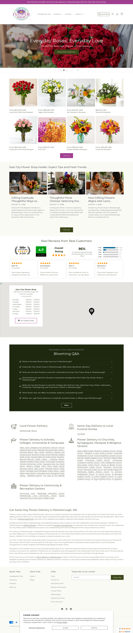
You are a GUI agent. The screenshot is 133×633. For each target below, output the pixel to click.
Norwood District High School (32, 469)
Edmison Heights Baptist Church (90, 458)
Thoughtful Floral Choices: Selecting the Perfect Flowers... (64, 199)
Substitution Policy (58, 598)
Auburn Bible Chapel (85, 451)
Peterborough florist (26, 519)
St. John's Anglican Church (102, 476)
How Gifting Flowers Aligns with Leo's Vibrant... (101, 199)
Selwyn (34, 431)
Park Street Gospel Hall (113, 470)
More (66, 405)
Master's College (33, 466)
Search (32, 576)
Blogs (32, 580)
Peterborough (25, 431)
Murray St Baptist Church (111, 465)
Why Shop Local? (57, 583)
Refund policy (56, 594)
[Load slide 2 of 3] (63, 70)
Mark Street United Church (88, 465)
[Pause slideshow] (77, 70)
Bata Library (39, 452)
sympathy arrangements (63, 525)
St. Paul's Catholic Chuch (101, 479)
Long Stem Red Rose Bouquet (21, 112)
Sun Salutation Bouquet (76, 112)
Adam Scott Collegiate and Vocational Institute (38, 448)
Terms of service (57, 602)
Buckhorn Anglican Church (105, 451)
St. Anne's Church (103, 474)
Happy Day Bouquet (46, 112)
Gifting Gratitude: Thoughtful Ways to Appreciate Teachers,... (26, 199)
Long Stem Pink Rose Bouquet (21, 149)
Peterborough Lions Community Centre (38, 496)
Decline (94, 628)
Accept (65, 628)
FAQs (53, 576)
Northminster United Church (89, 467)
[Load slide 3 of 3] (67, 70)
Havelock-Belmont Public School (43, 457)
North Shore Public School (52, 466)
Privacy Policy (62, 622)
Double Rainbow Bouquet (77, 149)
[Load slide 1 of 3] (60, 70)
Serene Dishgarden (103, 112)
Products (12, 583)
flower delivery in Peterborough (49, 557)
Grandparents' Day (16, 576)
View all (66, 156)
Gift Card (41, 149)
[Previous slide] (55, 70)
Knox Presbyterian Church (111, 462)
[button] (58, 14)
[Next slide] (72, 70)
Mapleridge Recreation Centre (50, 493)
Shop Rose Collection (66, 52)
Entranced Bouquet (103, 149)
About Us (12, 587)
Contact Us (55, 580)
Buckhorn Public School (41, 455)
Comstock (81, 434)
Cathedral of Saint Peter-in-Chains (98, 453)
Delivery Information (58, 587)
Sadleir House (49, 498)
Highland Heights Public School (32, 462)
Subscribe (117, 577)
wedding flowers (29, 525)
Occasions (13, 580)
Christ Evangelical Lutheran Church (108, 456)
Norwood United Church (93, 470)
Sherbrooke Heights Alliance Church (93, 472)
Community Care (27, 493)
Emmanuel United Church (97, 460)
